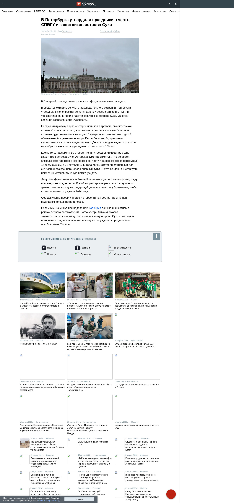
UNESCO (40, 11)
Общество (123, 11)
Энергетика (159, 11)
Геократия (7, 11)
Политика (108, 11)
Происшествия (75, 11)
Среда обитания (178, 11)
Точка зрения (56, 11)
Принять (79, 499)
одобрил (95, 207)
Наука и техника (141, 11)
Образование (23, 11)
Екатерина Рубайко (110, 31)
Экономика (93, 11)
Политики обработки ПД (48, 500)
